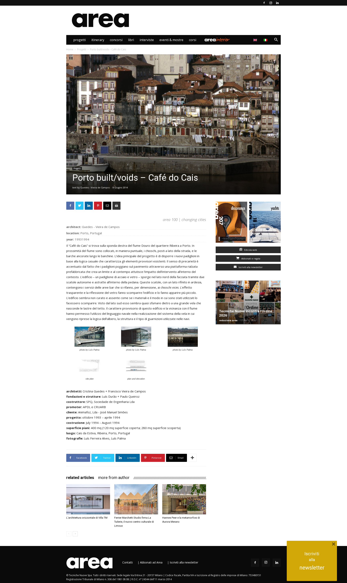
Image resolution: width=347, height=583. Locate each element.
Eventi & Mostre (171, 40)
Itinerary (97, 40)
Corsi (192, 40)
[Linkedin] (277, 3)
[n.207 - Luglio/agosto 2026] (231, 223)
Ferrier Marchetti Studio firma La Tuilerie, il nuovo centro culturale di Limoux (134, 521)
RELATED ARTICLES (80, 477)
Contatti (127, 562)
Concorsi (116, 40)
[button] (276, 40)
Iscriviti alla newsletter (250, 267)
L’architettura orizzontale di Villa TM (86, 517)
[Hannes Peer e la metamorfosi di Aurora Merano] (184, 499)
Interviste (147, 40)
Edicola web (250, 249)
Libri (131, 40)
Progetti (79, 40)
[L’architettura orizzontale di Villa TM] (88, 499)
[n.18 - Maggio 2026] (265, 223)
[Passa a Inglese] (256, 40)
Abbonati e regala (250, 258)
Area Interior (217, 40)
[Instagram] (271, 3)
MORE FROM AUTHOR (114, 477)
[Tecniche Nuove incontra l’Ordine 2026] (248, 302)
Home (69, 49)
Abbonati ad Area (151, 562)
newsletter (312, 567)
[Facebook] (264, 3)
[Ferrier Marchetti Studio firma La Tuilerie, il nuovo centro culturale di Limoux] (136, 499)
